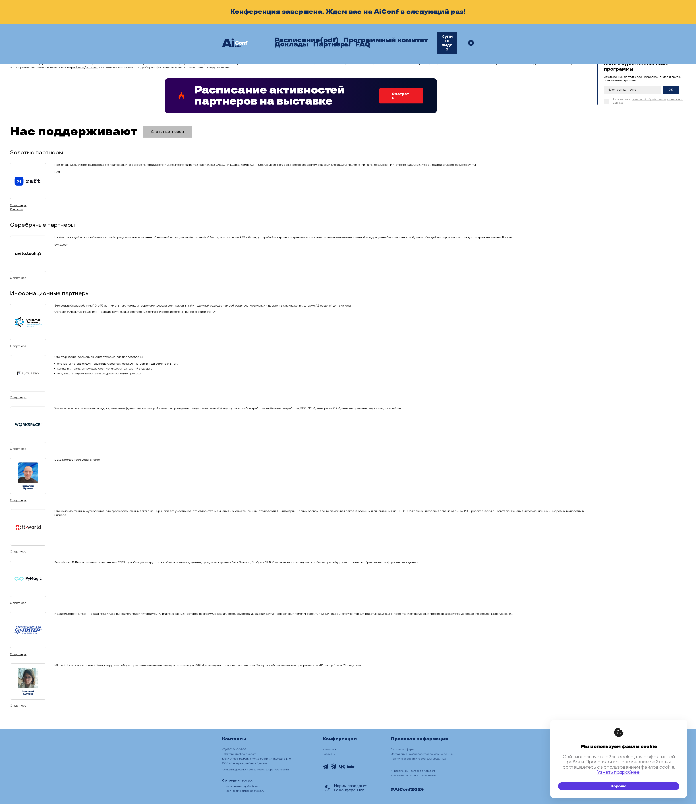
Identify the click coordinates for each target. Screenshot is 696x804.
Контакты (16, 209)
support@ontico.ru (277, 769)
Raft (57, 165)
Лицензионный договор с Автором (413, 771)
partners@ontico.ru (84, 67)
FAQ (362, 44)
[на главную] (235, 43)
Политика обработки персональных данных (418, 758)
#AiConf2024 (407, 789)
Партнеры (332, 44)
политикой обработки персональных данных (648, 101)
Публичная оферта (403, 749)
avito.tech (61, 244)
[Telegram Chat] (333, 770)
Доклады (291, 44)
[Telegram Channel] (325, 769)
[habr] (351, 767)
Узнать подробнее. (618, 772)
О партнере (18, 205)
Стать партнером (167, 132)
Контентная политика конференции (413, 775)
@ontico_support (245, 754)
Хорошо (619, 786)
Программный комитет (385, 40)
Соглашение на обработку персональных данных (422, 754)
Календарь (330, 749)
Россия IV (329, 754)
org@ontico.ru (251, 786)
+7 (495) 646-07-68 (234, 749)
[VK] (342, 768)
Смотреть (400, 96)
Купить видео (447, 43)
